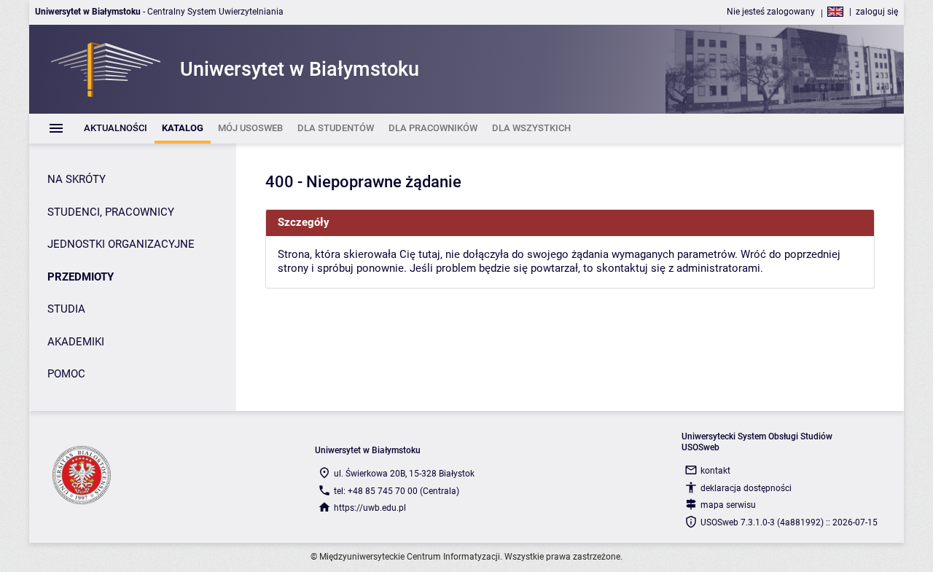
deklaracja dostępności (746, 488)
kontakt (715, 471)
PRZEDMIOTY (80, 276)
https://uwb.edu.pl (370, 508)
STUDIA (66, 309)
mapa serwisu (728, 505)
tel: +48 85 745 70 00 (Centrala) (396, 491)
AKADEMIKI (75, 341)
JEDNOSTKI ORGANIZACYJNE (121, 244)
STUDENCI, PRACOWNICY (110, 212)
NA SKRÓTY (76, 179)
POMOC (66, 373)
